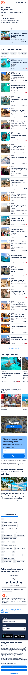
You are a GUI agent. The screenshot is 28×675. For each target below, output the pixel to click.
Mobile (4, 633)
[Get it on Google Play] (7, 636)
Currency (4, 625)
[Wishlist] (15, 3)
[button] (14, 37)
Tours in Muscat (18, 611)
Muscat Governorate (16, 609)
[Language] (22, 3)
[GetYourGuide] (3, 3)
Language (4, 618)
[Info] (11, 29)
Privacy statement (15, 464)
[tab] (9, 515)
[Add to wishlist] (8, 33)
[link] (14, 37)
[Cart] (19, 3)
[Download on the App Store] (19, 636)
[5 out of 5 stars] (5, 18)
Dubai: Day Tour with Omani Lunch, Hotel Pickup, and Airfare (12, 590)
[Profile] (25, 3)
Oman (7, 609)
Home (2, 609)
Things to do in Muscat (7, 611)
